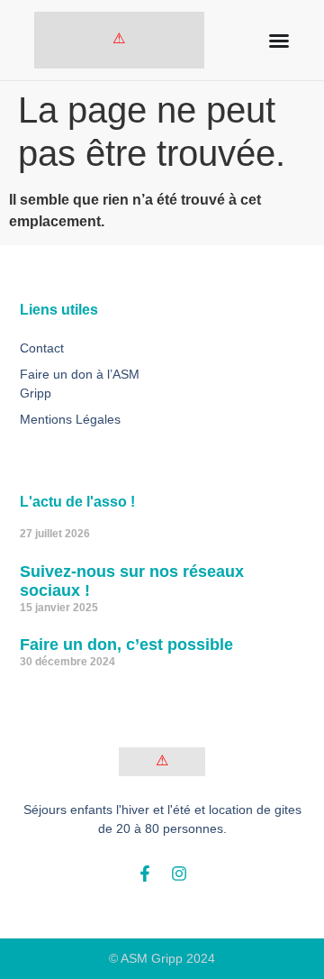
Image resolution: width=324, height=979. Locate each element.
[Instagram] (179, 873)
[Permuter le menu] (279, 40)
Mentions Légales (70, 419)
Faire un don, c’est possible (126, 645)
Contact (42, 348)
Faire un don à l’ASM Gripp (80, 383)
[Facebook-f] (145, 873)
